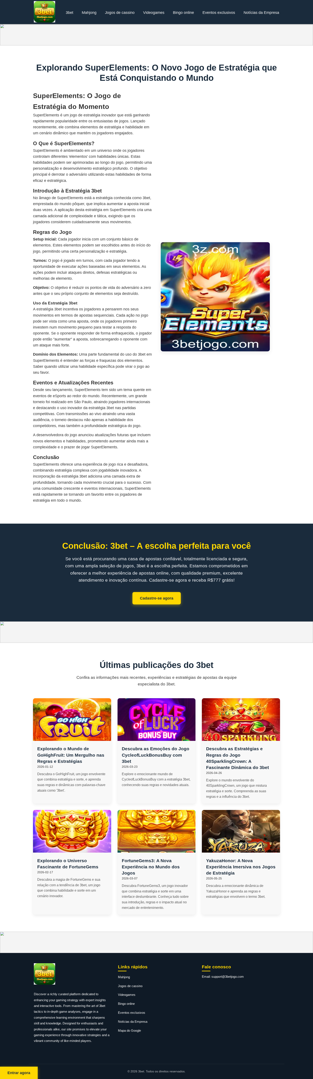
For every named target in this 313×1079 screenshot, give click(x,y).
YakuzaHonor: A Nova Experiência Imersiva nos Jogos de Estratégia (241, 866)
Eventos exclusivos (218, 12)
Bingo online (183, 12)
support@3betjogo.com (227, 976)
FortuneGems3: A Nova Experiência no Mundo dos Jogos (151, 866)
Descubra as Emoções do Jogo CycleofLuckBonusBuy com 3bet (155, 754)
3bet (69, 12)
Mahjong (89, 12)
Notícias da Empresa (261, 12)
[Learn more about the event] (156, 34)
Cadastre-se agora (156, 598)
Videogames (153, 12)
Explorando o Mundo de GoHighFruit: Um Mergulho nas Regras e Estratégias (70, 754)
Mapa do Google (129, 1030)
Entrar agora (18, 1073)
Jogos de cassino (120, 12)
